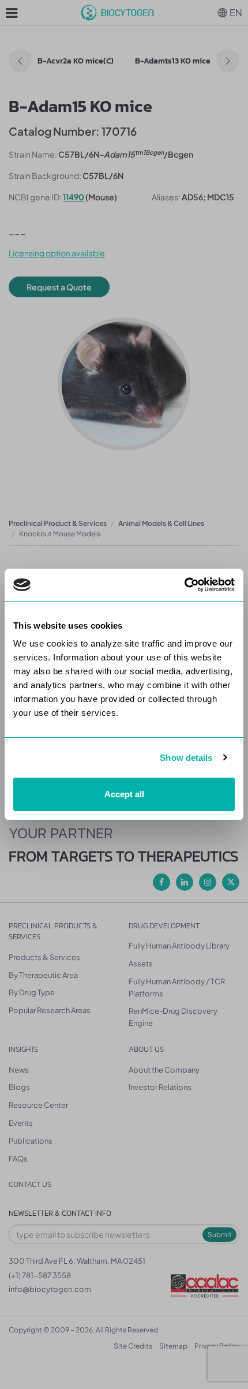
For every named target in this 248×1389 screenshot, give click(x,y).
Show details (186, 758)
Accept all (124, 794)
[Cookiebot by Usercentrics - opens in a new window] (184, 584)
